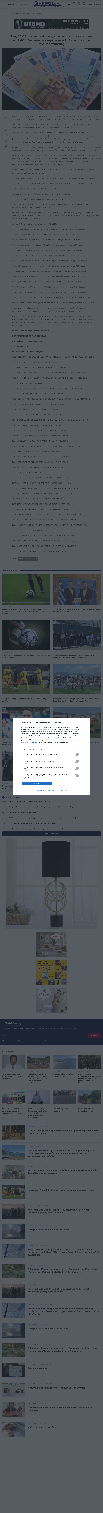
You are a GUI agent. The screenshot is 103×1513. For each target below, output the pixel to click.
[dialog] (51, 756)
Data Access (51, 790)
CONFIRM (37, 783)
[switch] (76, 754)
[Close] (86, 722)
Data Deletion (40, 790)
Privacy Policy (63, 790)
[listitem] (51, 750)
